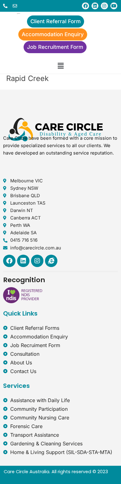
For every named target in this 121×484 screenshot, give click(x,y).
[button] (60, 65)
